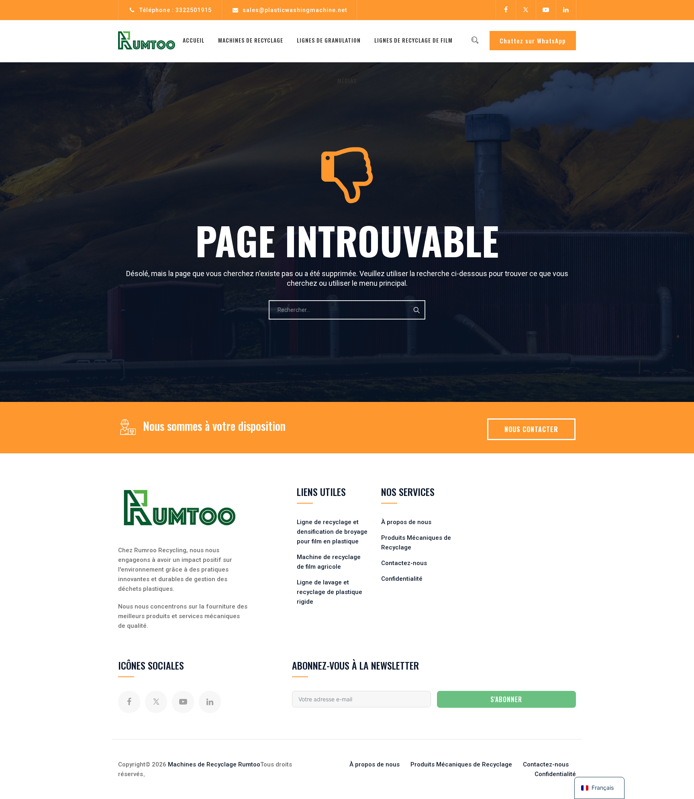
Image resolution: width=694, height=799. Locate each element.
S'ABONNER (506, 699)
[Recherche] (475, 40)
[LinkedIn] (566, 10)
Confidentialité (402, 578)
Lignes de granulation (329, 40)
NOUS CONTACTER (531, 429)
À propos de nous (406, 522)
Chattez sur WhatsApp (533, 40)
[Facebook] (506, 10)
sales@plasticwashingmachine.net (295, 10)
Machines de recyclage (250, 40)
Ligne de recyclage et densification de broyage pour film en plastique (332, 531)
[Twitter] (526, 10)
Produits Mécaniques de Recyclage (461, 764)
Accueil (193, 40)
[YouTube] (546, 10)
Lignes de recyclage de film (413, 40)
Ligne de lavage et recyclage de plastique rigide (329, 592)
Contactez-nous (404, 563)
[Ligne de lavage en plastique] (146, 40)
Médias (347, 80)
